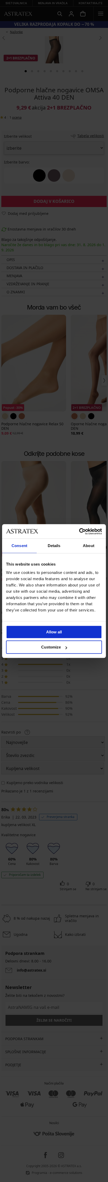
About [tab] (88, 545)
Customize (51, 647)
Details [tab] (54, 545)
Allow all (54, 632)
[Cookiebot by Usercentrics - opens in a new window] (79, 531)
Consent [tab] (19, 545)
